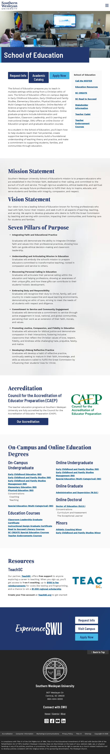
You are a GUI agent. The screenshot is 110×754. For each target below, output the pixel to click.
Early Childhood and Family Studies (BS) (29, 477)
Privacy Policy (67, 734)
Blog (63, 713)
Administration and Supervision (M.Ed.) (77, 492)
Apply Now (59, 75)
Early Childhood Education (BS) (24, 474)
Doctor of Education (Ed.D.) (70, 506)
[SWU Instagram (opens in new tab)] (46, 721)
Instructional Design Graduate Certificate (30, 526)
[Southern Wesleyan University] (55, 670)
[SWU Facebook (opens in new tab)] (52, 721)
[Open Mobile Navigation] (106, 5)
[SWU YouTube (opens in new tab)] (58, 721)
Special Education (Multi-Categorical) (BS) (30, 506)
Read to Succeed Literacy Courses (26, 529)
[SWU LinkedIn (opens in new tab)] (63, 721)
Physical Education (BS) (21, 490)
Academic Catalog (38, 77)
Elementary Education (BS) (22, 487)
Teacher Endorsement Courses (82, 123)
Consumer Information (24, 734)
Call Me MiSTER (83, 81)
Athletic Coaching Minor (69, 529)
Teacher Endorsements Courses (25, 535)
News (47, 713)
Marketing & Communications (47, 734)
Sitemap (88, 734)
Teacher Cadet (82, 114)
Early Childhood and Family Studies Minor (78, 532)
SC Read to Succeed (85, 99)
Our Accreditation (28, 421)
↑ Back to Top (98, 652)
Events (55, 713)
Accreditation (7, 734)
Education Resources (86, 87)
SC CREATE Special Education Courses (28, 532)
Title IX (79, 734)
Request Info (18, 75)
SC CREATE (81, 93)
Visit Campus (86, 629)
